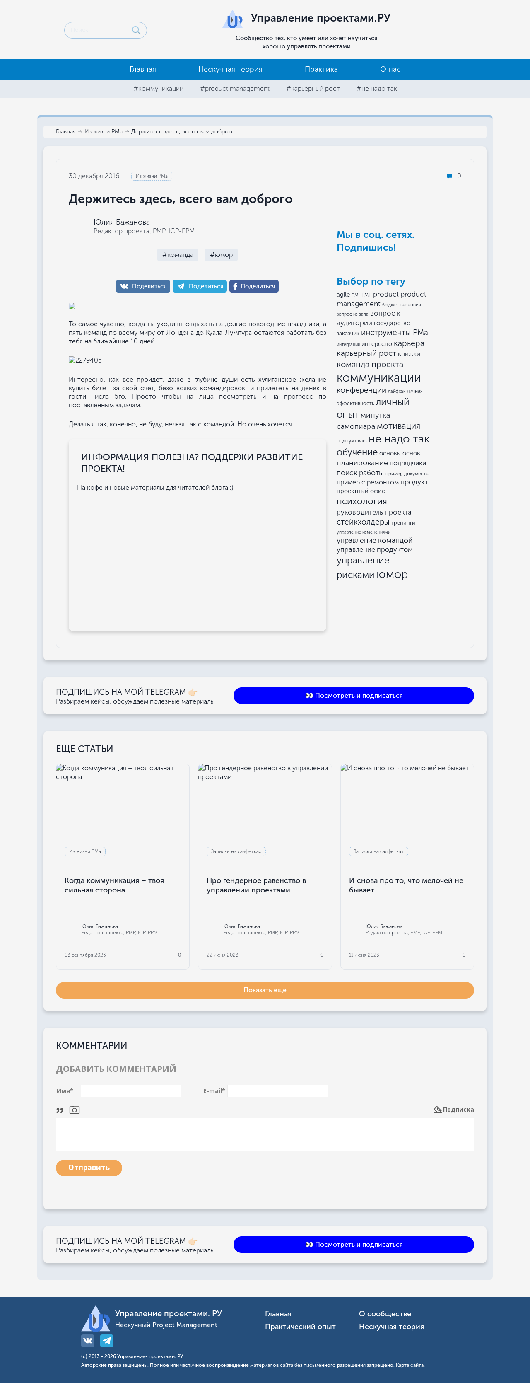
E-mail (214, 1091)
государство (392, 323)
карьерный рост (366, 353)
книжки (409, 354)
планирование (362, 462)
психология (362, 501)
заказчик (348, 333)
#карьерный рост (313, 88)
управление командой (374, 540)
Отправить (89, 1167)
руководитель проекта (374, 512)
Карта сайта (410, 1365)
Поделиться (149, 286)
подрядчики (408, 463)
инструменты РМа (394, 332)
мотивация (398, 426)
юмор (392, 574)
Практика (321, 69)
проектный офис (361, 491)
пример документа (407, 473)
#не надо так (377, 88)
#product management (235, 88)
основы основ (399, 453)
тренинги (403, 523)
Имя (65, 1091)
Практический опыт (300, 1327)
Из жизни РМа (103, 132)
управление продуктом (375, 549)
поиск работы (360, 472)
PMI (356, 295)
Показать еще (265, 990)
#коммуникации (158, 88)
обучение (357, 452)
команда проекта (370, 364)
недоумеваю (352, 441)
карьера (409, 343)
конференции (361, 390)
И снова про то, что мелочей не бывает (406, 885)
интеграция (348, 344)
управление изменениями (363, 532)
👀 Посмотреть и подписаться (354, 695)
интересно (376, 344)
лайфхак (396, 391)
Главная (143, 69)
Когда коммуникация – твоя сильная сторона (114, 885)
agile (343, 294)
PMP (366, 295)
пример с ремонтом (368, 482)
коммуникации (379, 377)
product (386, 294)
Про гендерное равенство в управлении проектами (256, 885)
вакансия (410, 304)
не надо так (399, 438)
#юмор (221, 255)
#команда (177, 255)
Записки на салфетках (236, 851)
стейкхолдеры (363, 522)
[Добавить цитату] (62, 1109)
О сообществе (385, 1314)
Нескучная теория (230, 69)
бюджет (390, 304)
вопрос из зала (353, 314)
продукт (414, 481)
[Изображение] (74, 1109)
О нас (390, 69)
